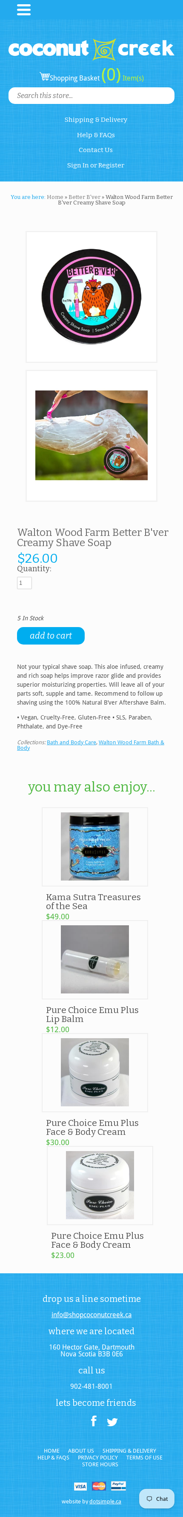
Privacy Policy (98, 1457)
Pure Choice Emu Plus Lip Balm (92, 1015)
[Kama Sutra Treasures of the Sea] (95, 882)
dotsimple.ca (105, 1501)
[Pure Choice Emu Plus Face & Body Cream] (95, 1108)
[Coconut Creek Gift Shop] (91, 42)
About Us (81, 1451)
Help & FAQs (96, 135)
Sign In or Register (95, 165)
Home (55, 197)
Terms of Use (144, 1457)
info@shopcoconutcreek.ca (91, 1315)
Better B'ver (84, 197)
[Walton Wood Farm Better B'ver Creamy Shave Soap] (91, 297)
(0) (111, 74)
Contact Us (96, 150)
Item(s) (132, 78)
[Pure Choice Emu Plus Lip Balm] (95, 995)
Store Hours (100, 1464)
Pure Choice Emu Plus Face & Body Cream (92, 1127)
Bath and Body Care (71, 742)
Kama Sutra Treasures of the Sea (93, 902)
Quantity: (34, 569)
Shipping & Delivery (96, 120)
